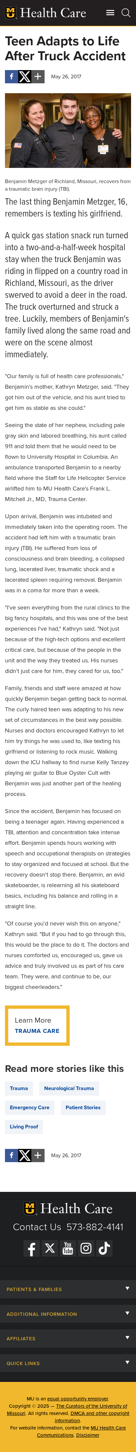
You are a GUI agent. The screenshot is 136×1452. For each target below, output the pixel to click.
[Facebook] (31, 1248)
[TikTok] (104, 1248)
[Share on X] (24, 76)
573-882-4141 (94, 1227)
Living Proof (24, 1126)
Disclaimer (87, 1435)
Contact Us (37, 1227)
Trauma (19, 1088)
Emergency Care (30, 1107)
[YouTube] (68, 1248)
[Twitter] (50, 1248)
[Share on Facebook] (11, 76)
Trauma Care (37, 1031)
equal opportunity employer (77, 1399)
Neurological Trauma (69, 1088)
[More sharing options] (38, 76)
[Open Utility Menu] (110, 13)
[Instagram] (86, 1248)
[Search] (126, 13)
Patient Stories (83, 1107)
